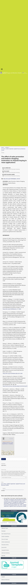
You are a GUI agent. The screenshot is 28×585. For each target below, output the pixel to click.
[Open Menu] (2, 69)
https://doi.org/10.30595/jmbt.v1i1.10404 (12, 309)
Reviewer (4, 531)
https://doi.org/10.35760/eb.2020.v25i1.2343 (12, 373)
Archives (7, 147)
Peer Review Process (6, 533)
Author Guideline (5, 536)
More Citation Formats (6, 477)
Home (2, 147)
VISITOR (3, 555)
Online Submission (6, 542)
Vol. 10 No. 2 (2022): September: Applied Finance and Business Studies (13, 149)
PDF (4, 459)
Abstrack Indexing (6, 553)
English (3, 576)
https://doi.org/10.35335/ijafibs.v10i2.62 (12, 178)
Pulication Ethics (5, 544)
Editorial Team (5, 528)
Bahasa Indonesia (5, 579)
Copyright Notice (5, 550)
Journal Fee (4, 547)
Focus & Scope (5, 539)
